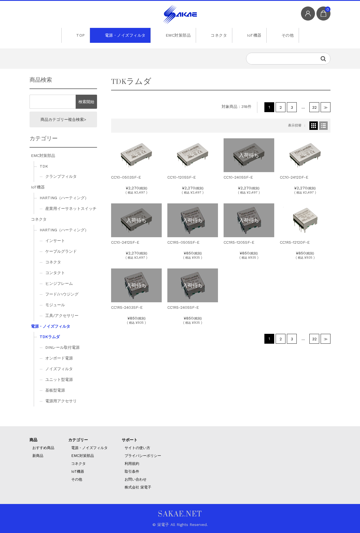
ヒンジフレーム (59, 283)
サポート (130, 439)
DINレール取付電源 (62, 347)
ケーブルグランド (61, 251)
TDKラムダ (50, 336)
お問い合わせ (136, 479)
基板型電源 (55, 390)
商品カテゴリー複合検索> (63, 119)
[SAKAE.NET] (180, 14)
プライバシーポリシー (143, 456)
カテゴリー (78, 439)
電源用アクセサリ (61, 401)
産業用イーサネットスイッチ (70, 208)
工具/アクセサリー (61, 315)
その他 (288, 35)
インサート (55, 240)
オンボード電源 (59, 358)
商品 (33, 439)
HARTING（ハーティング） (64, 198)
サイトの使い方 (137, 448)
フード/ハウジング (61, 294)
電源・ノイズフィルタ (125, 35)
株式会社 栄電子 (138, 487)
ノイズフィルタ (59, 369)
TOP (80, 35)
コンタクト (55, 272)
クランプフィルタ (61, 176)
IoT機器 (254, 35)
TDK (44, 166)
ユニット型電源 (59, 379)
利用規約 (132, 463)
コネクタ (219, 35)
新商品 (37, 456)
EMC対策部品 (178, 35)
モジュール (55, 305)
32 (314, 107)
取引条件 (132, 471)
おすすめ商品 (43, 448)
